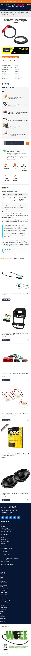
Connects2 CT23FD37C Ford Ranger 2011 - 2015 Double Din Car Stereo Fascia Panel (15, 334)
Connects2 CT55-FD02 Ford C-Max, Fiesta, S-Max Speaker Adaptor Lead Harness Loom (15, 414)
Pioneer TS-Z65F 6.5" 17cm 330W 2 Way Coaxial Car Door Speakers (15, 494)
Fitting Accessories (8, 12)
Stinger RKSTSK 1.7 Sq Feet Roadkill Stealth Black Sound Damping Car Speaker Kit (15, 454)
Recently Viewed (19, 258)
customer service (12, 244)
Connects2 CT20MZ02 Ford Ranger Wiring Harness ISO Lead (15, 374)
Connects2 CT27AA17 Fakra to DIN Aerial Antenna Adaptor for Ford (15, 293)
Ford (26, 12)
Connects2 (17, 71)
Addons (4, 92)
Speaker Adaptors (19, 12)
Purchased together (6, 258)
